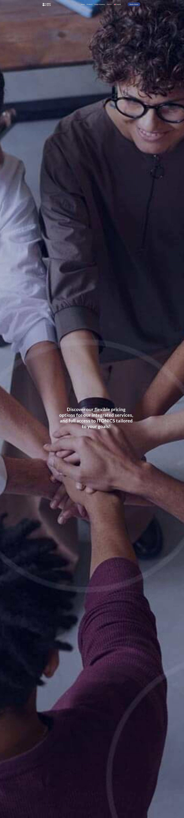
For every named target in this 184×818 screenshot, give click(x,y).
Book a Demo (134, 4)
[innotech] (46, 4)
